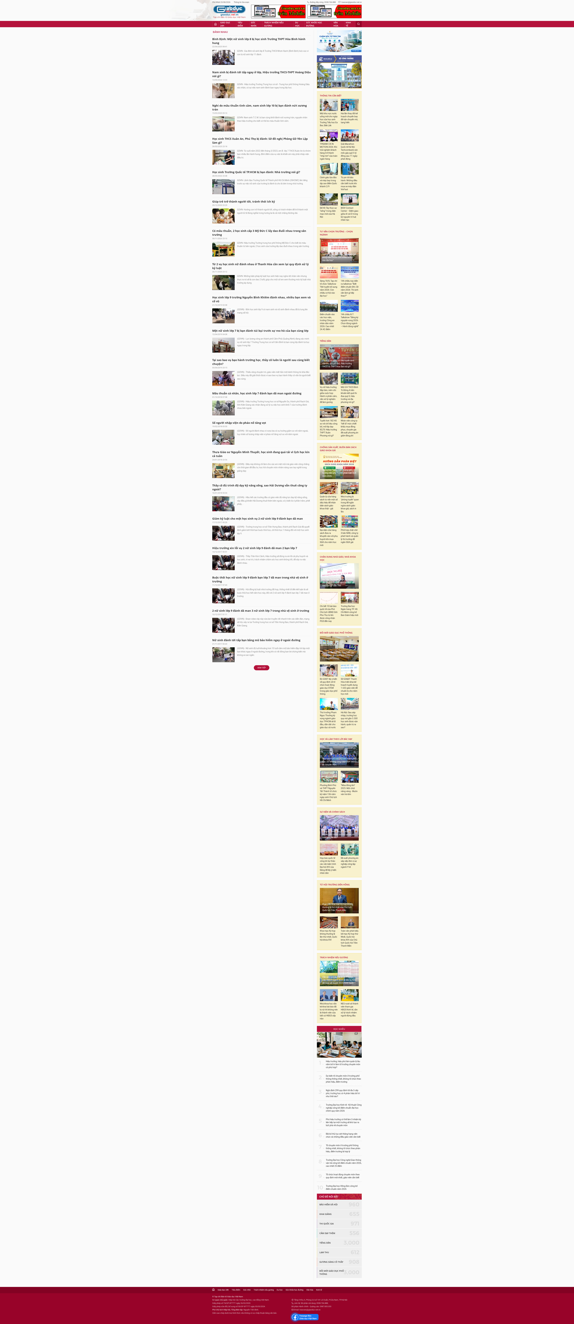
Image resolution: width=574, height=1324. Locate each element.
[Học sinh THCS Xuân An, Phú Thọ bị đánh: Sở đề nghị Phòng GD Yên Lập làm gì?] (223, 157)
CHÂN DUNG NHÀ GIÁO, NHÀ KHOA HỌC (338, 558)
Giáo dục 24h (225, 24)
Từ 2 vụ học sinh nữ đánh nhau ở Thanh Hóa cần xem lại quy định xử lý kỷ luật (260, 266)
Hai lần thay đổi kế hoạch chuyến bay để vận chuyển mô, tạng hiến (349, 118)
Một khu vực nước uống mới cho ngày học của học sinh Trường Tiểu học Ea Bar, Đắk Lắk (329, 119)
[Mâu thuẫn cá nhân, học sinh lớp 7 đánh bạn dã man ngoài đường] (223, 407)
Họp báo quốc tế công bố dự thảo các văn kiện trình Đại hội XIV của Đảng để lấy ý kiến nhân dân (328, 865)
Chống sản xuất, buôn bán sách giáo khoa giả (338, 449)
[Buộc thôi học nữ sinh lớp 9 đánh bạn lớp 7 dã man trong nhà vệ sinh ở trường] (223, 595)
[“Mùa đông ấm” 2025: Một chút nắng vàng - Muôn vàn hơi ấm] (350, 777)
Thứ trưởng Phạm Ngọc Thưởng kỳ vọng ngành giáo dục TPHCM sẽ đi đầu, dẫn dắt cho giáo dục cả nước (328, 720)
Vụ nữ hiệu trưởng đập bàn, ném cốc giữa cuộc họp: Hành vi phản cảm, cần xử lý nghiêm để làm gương (328, 394)
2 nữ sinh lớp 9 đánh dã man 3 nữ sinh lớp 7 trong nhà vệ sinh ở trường (260, 610)
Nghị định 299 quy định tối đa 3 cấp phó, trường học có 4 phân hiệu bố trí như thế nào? (343, 1093)
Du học (297, 24)
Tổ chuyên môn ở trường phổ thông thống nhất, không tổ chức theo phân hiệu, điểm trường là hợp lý (343, 1148)
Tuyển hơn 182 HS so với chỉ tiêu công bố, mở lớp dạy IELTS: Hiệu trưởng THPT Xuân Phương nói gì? (328, 428)
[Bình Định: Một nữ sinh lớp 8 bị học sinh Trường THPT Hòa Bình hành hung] (223, 57)
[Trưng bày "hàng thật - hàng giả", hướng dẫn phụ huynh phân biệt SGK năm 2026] (339, 466)
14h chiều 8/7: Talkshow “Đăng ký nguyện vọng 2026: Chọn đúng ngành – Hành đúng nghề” (350, 320)
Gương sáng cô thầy (331, 1261)
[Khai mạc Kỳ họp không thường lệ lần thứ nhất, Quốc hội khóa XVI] (329, 922)
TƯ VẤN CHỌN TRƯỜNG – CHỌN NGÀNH (336, 233)
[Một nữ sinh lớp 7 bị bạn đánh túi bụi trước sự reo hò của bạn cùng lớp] (223, 345)
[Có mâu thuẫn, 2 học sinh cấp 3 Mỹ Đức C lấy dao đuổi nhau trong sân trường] (223, 249)
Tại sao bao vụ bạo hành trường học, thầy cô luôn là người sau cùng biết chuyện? (261, 362)
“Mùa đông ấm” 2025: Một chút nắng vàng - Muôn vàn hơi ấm (349, 790)
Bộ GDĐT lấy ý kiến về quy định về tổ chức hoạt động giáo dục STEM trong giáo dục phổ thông (328, 686)
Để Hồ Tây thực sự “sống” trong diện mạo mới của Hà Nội (328, 212)
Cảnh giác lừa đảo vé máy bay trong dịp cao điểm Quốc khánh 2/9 (328, 182)
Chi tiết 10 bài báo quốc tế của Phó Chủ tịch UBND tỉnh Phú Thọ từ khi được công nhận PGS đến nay (329, 613)
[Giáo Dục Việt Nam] (229, 11)
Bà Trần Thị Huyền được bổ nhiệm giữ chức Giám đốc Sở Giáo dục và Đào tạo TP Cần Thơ (338, 582)
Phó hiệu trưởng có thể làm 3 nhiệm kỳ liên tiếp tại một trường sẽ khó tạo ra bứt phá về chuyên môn (343, 1122)
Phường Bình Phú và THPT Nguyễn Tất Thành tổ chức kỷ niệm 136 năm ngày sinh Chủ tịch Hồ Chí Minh (328, 793)
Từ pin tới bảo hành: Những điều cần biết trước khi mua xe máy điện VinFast (349, 183)
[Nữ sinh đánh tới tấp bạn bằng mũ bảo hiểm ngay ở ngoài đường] (223, 654)
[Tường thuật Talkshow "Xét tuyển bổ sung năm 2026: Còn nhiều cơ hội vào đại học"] (339, 250)
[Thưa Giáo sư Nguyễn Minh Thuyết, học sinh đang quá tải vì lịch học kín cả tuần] (223, 470)
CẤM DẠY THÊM (327, 1233)
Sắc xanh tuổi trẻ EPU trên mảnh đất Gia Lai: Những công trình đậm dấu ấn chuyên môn (339, 761)
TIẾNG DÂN (325, 340)
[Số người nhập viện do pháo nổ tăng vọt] (223, 437)
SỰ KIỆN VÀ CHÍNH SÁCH (332, 811)
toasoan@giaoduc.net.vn (351, 2)
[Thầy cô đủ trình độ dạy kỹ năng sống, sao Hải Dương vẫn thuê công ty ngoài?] (223, 503)
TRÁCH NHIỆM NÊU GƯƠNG (334, 957)
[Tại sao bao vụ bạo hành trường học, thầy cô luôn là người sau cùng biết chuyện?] (223, 378)
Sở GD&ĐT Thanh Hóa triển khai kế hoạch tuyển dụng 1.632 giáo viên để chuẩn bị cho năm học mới (349, 686)
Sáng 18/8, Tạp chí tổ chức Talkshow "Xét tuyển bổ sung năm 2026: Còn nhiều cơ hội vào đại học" (328, 288)
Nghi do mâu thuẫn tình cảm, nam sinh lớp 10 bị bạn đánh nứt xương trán (259, 107)
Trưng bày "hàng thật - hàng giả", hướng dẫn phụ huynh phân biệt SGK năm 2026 (339, 473)
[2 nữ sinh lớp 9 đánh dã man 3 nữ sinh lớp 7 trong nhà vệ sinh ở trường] (223, 625)
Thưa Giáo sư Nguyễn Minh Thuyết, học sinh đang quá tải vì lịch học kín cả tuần (261, 454)
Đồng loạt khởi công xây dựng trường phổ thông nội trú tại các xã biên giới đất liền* (338, 834)
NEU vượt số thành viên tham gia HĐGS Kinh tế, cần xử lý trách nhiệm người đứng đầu (349, 1009)
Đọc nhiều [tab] (339, 1029)
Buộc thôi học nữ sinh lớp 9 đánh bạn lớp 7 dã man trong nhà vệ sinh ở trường (260, 579)
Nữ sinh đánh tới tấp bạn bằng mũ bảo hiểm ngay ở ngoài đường (256, 640)
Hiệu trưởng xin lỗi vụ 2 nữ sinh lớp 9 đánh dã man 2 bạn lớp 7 (254, 548)
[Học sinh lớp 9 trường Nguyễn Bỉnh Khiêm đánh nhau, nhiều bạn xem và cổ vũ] (223, 315)
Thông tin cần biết (330, 95)
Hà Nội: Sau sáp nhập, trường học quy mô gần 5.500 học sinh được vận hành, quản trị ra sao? (349, 720)
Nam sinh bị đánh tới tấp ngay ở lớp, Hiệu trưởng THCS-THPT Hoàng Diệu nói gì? (261, 74)
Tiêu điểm (240, 24)
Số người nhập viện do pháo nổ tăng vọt (239, 423)
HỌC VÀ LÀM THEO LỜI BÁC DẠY (336, 739)
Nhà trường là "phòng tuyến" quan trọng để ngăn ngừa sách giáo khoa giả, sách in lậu (350, 504)
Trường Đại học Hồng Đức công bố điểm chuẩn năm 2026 (342, 1187)
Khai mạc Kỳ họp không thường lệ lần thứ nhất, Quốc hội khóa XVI (328, 935)
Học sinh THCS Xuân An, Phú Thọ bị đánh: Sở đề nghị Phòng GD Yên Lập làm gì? (260, 140)
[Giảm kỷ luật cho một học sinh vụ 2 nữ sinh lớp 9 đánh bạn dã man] (223, 533)
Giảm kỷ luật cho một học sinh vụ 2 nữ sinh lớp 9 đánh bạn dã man (257, 518)
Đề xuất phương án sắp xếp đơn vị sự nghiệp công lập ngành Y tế (349, 862)
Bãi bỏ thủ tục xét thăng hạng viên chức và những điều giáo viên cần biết (343, 1135)
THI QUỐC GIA (326, 1223)
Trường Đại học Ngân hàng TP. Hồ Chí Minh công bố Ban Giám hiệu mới (349, 610)
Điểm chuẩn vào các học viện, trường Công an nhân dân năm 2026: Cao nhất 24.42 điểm (327, 322)
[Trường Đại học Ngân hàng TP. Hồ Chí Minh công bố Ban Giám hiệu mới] (350, 598)
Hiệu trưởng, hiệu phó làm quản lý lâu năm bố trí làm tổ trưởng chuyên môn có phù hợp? (343, 1064)
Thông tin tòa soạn (241, 2)
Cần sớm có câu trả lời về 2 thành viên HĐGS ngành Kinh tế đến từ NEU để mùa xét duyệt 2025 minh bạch (339, 980)
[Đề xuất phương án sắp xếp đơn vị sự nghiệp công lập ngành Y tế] (350, 850)
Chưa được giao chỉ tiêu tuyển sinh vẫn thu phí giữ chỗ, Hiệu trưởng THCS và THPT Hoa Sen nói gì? (338, 363)
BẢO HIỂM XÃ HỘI (328, 1204)
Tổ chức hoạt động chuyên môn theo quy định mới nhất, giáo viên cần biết (343, 1176)
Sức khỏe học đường (314, 24)
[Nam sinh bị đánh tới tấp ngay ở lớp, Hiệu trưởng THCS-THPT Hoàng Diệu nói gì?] (223, 90)
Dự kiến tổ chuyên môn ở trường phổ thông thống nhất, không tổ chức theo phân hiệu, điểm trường (343, 1079)
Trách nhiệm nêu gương (274, 24)
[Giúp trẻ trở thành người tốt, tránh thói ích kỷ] (223, 216)
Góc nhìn (253, 24)
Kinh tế (348, 24)
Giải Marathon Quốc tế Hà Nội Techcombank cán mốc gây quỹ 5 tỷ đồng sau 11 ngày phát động (349, 151)
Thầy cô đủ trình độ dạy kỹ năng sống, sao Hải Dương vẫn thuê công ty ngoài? (259, 487)
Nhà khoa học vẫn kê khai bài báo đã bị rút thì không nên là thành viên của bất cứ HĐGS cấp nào (329, 1011)
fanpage (304, 1317)
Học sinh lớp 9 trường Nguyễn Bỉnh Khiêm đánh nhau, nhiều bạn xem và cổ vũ (261, 299)
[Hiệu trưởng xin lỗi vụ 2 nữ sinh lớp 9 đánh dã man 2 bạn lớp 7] (223, 562)
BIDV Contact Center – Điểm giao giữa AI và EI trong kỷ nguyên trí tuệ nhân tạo (349, 214)
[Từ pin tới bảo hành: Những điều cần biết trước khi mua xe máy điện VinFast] (350, 169)
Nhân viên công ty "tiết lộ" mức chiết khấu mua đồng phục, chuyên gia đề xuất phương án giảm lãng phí (349, 428)
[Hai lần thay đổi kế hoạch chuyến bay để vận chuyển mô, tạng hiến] (350, 105)
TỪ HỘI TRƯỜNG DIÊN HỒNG (335, 884)
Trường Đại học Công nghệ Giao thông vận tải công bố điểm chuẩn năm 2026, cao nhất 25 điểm (344, 1163)
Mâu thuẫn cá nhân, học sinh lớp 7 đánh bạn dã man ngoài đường (256, 393)
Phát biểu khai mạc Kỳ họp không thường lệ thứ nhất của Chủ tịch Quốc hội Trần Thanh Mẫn (337, 907)
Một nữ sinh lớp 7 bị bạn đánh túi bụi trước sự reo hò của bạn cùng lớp (260, 330)
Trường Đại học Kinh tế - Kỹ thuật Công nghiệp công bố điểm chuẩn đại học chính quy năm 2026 (344, 1108)
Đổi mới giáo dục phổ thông (336, 632)
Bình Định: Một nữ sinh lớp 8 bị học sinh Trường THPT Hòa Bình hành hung (258, 41)
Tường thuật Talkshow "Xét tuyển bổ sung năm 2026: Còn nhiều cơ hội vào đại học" (339, 257)
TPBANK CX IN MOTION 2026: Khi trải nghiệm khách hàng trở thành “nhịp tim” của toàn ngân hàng (328, 151)
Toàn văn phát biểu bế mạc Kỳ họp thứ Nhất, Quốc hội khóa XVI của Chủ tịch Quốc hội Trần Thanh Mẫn (349, 938)
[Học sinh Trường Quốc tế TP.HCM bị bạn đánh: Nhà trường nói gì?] (223, 186)
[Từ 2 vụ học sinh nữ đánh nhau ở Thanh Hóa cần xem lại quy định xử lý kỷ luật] (223, 282)
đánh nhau (220, 32)
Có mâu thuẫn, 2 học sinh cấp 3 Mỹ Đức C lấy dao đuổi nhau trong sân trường (259, 232)
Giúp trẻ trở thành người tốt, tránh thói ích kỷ (243, 201)
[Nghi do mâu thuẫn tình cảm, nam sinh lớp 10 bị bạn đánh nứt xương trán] (223, 123)
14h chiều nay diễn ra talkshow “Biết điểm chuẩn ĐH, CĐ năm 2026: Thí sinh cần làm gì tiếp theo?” (349, 288)
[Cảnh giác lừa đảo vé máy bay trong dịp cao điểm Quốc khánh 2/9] (329, 169)
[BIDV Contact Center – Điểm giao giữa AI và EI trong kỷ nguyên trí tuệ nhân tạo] (350, 199)
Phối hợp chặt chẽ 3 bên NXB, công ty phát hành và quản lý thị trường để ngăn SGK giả (349, 536)
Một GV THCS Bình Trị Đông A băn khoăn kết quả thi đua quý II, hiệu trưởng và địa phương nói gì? (349, 394)
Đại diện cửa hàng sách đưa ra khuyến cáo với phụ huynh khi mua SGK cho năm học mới (329, 537)
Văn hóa (335, 24)
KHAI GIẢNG (325, 1214)
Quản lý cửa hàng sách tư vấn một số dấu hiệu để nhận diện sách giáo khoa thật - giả (329, 502)
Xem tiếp (261, 668)
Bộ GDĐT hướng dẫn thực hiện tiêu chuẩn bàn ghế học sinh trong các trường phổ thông (338, 655)
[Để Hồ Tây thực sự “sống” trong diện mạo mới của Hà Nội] (329, 199)
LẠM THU (324, 1252)
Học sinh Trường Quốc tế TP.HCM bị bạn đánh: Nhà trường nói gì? (256, 172)
